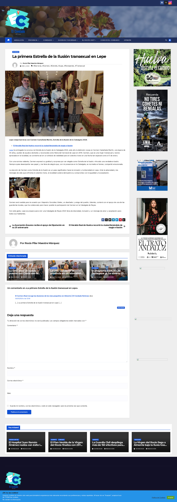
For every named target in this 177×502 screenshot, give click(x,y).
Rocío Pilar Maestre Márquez (33, 63)
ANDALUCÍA (19, 40)
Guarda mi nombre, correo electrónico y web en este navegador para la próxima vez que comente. (48, 406)
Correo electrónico (15, 381)
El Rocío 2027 (88, 40)
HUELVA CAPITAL (14, 439)
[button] (166, 40)
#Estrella (54, 66)
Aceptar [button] (170, 497)
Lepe (11, 150)
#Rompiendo (69, 66)
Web (9, 393)
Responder (121, 307)
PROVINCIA (33, 40)
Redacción (27, 277)
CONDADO (48, 40)
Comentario (12, 325)
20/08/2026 (15, 449)
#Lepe (60, 66)
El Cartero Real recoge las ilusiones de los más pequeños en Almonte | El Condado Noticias (52, 296)
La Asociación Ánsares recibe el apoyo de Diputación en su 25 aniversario (38, 226)
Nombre (11, 368)
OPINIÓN (127, 40)
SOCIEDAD (16, 52)
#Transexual (80, 66)
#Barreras (37, 66)
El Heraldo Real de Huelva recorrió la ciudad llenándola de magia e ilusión (43, 146)
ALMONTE (54, 439)
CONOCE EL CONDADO (110, 40)
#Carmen (46, 66)
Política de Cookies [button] (158, 498)
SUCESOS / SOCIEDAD (67, 40)
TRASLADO (137, 439)
